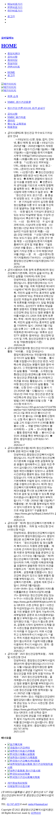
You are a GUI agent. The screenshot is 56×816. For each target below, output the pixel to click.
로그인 (11, 16)
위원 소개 (12, 96)
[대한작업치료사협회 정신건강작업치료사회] (31, 767)
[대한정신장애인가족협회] (22, 757)
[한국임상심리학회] (18, 774)
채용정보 (12, 127)
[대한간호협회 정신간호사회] (23, 770)
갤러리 (11, 120)
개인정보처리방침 (17, 783)
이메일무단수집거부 (18, 786)
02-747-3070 (13, 804)
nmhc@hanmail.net (38, 804)
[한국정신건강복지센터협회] (23, 760)
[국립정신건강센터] (18, 747)
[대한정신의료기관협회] (21, 751)
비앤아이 (36, 813)
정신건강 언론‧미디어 (26, 108)
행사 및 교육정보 (16, 123)
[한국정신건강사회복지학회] (23, 777)
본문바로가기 (14, 7)
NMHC (19, 102)
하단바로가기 (14, 10)
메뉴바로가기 (14, 4)
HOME (9, 45)
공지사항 (12, 114)
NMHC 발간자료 (16, 117)
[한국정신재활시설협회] (21, 754)
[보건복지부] (14, 744)
